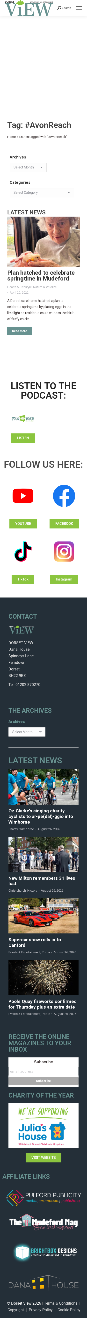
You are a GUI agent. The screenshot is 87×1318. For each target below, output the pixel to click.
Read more (19, 331)
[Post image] (43, 242)
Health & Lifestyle (19, 287)
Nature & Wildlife (45, 287)
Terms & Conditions (60, 1303)
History (32, 890)
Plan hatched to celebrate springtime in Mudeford (41, 276)
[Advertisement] (43, 62)
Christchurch (17, 890)
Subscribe (43, 1062)
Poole (46, 952)
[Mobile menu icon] (79, 8)
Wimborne (26, 829)
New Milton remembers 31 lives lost (41, 881)
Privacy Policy (41, 1310)
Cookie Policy (69, 1310)
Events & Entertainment (24, 952)
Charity (13, 829)
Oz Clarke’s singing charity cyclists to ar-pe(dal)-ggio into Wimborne (40, 816)
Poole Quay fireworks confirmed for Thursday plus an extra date (42, 1004)
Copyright (15, 1310)
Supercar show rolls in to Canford (34, 942)
